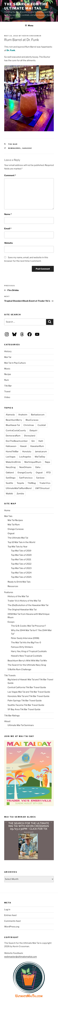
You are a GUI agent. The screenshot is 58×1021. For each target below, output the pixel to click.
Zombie (20, 493)
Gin (33, 441)
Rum (6, 380)
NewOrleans (25, 467)
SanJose (27, 148)
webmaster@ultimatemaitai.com (20, 956)
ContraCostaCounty (16, 430)
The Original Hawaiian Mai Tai (22, 609)
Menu (30, 25)
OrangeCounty (24, 472)
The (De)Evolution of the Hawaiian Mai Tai (28, 605)
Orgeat (39, 472)
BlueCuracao (32, 420)
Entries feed (10, 915)
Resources (13, 586)
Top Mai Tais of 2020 (21, 555)
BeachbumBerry (14, 420)
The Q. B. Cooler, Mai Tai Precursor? (28, 626)
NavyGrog (11, 467)
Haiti (40, 441)
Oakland (10, 472)
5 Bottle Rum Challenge (19, 669)
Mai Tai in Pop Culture (15, 363)
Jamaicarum (41, 451)
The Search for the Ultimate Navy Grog (27, 665)
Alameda (10, 414)
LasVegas (10, 456)
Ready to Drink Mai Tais (19, 582)
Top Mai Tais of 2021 (21, 559)
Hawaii (23, 446)
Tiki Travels (10, 675)
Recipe (7, 374)
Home (7, 510)
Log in (7, 909)
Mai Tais (8, 516)
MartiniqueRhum (32, 462)
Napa (47, 462)
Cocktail (42, 425)
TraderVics (44, 483)
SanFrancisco (26, 477)
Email (7, 228)
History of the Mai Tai (18, 596)
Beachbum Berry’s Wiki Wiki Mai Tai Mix (27, 660)
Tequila (20, 483)
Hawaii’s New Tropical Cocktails (26, 656)
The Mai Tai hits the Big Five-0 (26, 642)
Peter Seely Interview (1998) (25, 638)
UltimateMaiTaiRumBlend (19, 488)
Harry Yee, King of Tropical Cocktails (29, 651)
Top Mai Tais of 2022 (21, 564)
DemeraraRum (13, 435)
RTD (48, 472)
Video (7, 397)
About (7, 721)
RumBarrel (14, 148)
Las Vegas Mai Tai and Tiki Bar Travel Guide (29, 692)
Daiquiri (33, 430)
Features (8, 592)
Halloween (11, 446)
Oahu (37, 467)
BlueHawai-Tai (13, 425)
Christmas (29, 425)
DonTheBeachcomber (17, 441)
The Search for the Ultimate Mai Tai (26, 6)
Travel (7, 391)
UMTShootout (42, 488)
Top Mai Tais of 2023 (21, 568)
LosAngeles (25, 456)
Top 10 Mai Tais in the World (21, 542)
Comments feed (12, 921)
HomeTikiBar (12, 451)
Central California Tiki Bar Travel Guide (27, 687)
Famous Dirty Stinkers (22, 647)
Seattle (9, 483)
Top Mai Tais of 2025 (21, 577)
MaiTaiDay (40, 456)
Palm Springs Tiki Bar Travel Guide (25, 700)
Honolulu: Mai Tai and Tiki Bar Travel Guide (28, 696)
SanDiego (10, 477)
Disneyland (29, 435)
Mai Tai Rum (14, 524)
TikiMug (32, 483)
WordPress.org (11, 926)
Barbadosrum (37, 414)
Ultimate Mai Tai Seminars (21, 725)
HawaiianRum (37, 446)
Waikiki (9, 493)
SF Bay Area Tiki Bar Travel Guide (24, 709)
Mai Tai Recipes (15, 520)
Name (8, 214)
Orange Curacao (16, 529)
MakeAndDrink (13, 462)
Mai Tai (7, 357)
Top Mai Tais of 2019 (21, 550)
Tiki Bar (13, 144)
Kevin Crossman (31, 36)
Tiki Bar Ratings (12, 715)
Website (8, 243)
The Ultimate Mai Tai (18, 538)
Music (7, 368)
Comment (10, 175)
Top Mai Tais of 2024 (21, 572)
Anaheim (22, 414)
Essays (11, 622)
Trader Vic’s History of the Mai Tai (24, 600)
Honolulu (26, 451)
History (8, 351)
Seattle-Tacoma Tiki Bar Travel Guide (26, 705)
